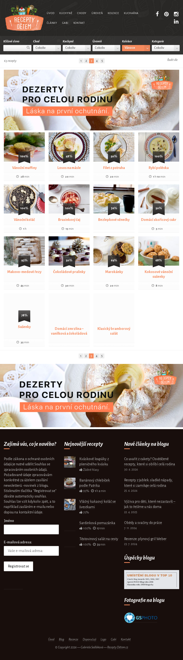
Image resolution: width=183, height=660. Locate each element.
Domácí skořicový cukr (158, 220)
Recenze (73, 639)
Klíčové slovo (11, 41)
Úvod (50, 13)
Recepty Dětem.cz (117, 647)
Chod (36, 41)
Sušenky (24, 327)
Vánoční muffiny (24, 168)
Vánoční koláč (24, 220)
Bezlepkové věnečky (114, 220)
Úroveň (97, 13)
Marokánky (114, 272)
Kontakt (79, 22)
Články (52, 22)
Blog (61, 639)
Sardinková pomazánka (97, 523)
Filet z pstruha (114, 168)
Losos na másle (69, 168)
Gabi (65, 22)
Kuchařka (131, 13)
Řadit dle (172, 60)
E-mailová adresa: (18, 542)
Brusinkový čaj (69, 220)
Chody (81, 13)
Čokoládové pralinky (69, 272)
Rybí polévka (159, 168)
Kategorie (158, 41)
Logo (103, 639)
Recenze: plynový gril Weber (145, 539)
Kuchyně (65, 13)
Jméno (9, 521)
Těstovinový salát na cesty (98, 539)
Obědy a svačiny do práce (143, 523)
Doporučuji (89, 639)
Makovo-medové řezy (24, 272)
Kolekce (113, 13)
